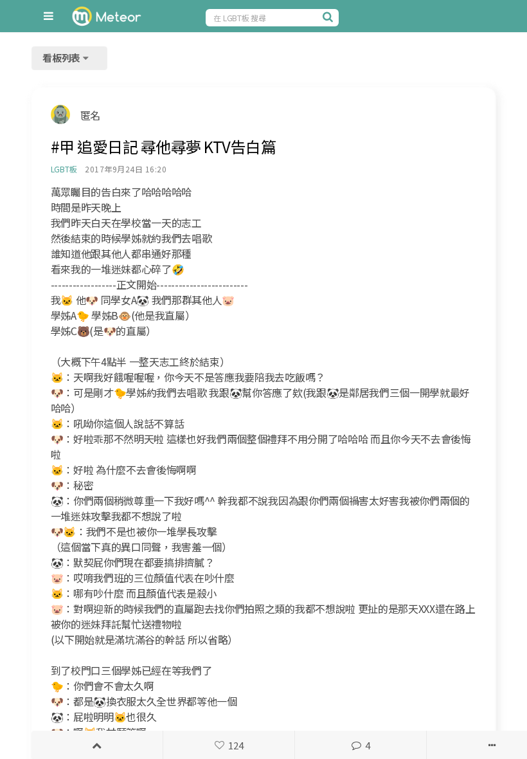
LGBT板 (64, 168)
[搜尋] (329, 17)
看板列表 (62, 57)
